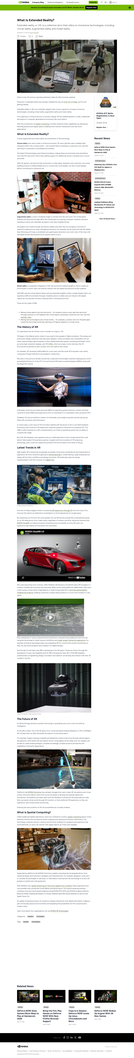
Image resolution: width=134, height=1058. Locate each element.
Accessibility (67, 1051)
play (75, 102)
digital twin (50, 460)
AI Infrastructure (72, 2)
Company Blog (38, 2)
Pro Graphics (40, 916)
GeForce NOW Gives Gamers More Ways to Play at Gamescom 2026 (104, 149)
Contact (109, 1051)
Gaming (97, 143)
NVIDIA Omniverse (34, 792)
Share (41, 36)
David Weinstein (34, 32)
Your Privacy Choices (37, 1051)
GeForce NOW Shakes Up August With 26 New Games (105, 1013)
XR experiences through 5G (62, 510)
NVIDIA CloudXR (23, 523)
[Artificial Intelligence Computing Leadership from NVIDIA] (23, 2)
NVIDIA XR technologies (59, 911)
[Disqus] (67, 952)
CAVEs (50, 344)
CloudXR (25, 921)
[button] (93, 2)
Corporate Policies (81, 1051)
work (65, 102)
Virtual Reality (36, 921)
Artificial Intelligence (55, 2)
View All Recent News (107, 219)
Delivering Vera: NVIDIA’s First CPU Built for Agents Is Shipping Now (105, 167)
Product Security (97, 1051)
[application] (50, 617)
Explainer (30, 916)
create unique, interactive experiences (72, 640)
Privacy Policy (22, 1051)
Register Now (101, 127)
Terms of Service (53, 1051)
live (69, 102)
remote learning (54, 455)
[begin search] (101, 2)
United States (111, 1047)
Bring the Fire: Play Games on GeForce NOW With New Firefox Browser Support (52, 1016)
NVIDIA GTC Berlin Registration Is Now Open (105, 115)
